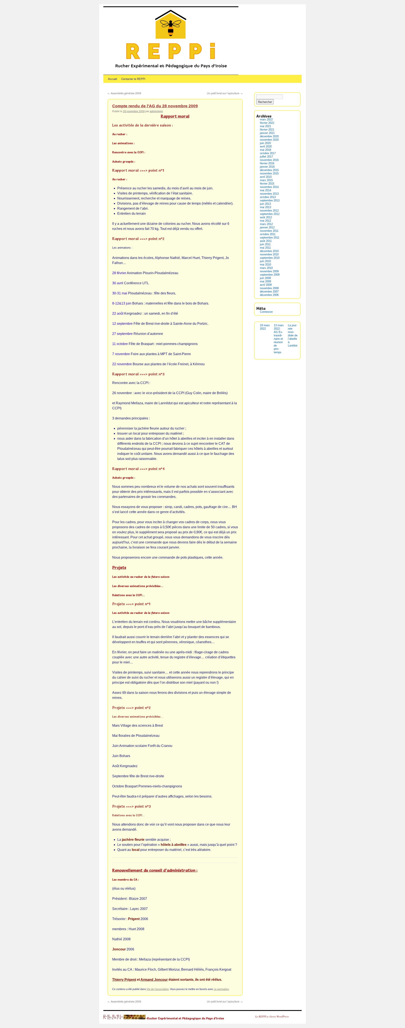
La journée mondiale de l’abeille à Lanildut (292, 335)
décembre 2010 (269, 251)
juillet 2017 (266, 156)
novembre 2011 (269, 230)
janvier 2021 (267, 133)
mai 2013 (265, 207)
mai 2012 (265, 220)
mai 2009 (265, 281)
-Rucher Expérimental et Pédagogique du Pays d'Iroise (185, 1018)
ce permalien (221, 989)
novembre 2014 (269, 187)
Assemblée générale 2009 (124, 93)
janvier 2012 (267, 227)
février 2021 (267, 129)
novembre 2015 (269, 173)
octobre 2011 (267, 234)
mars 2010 (266, 267)
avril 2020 (266, 146)
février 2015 (267, 183)
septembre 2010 (269, 257)
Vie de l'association (158, 989)
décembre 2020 (269, 136)
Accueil (112, 79)
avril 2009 (266, 284)
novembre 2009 (269, 271)
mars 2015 (266, 180)
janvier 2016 (267, 166)
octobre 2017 (268, 153)
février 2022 (267, 122)
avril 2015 (266, 176)
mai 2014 (265, 190)
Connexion (266, 311)
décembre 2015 (269, 170)
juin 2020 (265, 143)
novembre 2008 (269, 288)
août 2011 (266, 241)
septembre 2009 (269, 274)
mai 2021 (265, 126)
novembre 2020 (269, 139)
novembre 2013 (269, 193)
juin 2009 (265, 278)
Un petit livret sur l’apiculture (225, 93)
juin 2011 (265, 244)
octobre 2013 (268, 197)
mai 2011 (265, 247)
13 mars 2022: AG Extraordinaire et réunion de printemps (279, 339)
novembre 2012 (269, 210)
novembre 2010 (269, 254)
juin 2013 (265, 203)
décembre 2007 (269, 291)
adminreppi (156, 111)
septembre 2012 (269, 214)
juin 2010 (265, 261)
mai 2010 (265, 264)
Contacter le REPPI (133, 79)
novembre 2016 (269, 160)
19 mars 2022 (265, 327)
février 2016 (267, 163)
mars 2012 (266, 224)
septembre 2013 (269, 200)
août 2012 (266, 217)
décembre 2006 (269, 294)
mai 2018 (265, 149)
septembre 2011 (269, 237)
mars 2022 (266, 119)
